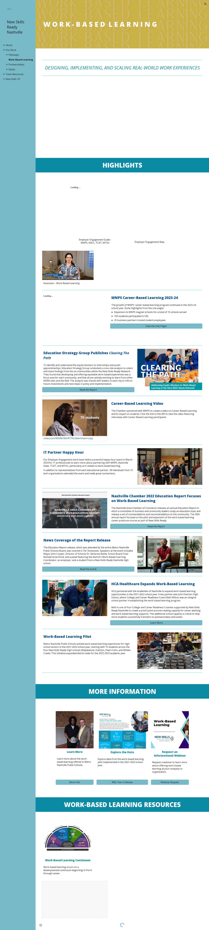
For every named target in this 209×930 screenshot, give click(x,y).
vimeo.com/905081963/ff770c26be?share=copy (68, 438)
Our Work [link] (11, 50)
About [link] (9, 45)
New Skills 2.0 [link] (13, 79)
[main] (122, 24)
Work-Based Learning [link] (21, 59)
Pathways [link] (14, 54)
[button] (205, 4)
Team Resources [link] (14, 74)
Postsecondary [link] (16, 64)
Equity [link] (12, 69)
